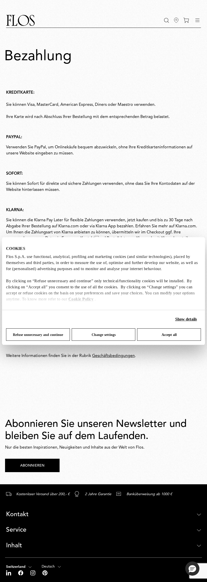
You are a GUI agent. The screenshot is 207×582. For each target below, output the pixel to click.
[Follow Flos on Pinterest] (44, 573)
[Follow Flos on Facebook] (21, 573)
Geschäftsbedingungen (113, 356)
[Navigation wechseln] (197, 20)
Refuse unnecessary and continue (38, 335)
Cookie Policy (81, 299)
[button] (166, 20)
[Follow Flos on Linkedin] (9, 573)
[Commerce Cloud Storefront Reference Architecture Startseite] (20, 20)
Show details (186, 319)
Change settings (104, 335)
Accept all (169, 335)
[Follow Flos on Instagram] (33, 573)
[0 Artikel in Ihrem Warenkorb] (186, 20)
